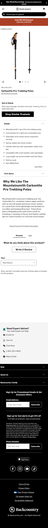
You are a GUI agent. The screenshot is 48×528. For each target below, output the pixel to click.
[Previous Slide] (1, 3)
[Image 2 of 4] (22, 82)
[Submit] (4, 14)
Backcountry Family (8, 382)
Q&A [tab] (30, 235)
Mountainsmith (6, 87)
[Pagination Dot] (21, 24)
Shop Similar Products (17, 114)
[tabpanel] (24, 260)
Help (2, 367)
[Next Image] (45, 82)
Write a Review (24, 249)
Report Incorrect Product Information (24, 226)
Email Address (12, 400)
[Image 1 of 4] (20, 82)
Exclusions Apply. (11, 425)
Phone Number (12, 441)
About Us (4, 374)
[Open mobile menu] (3, 9)
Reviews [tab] (19, 235)
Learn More (38, 167)
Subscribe (35, 404)
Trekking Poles (6, 29)
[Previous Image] (3, 82)
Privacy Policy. (32, 437)
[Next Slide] (46, 3)
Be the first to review (9, 93)
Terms (24, 437)
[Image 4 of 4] (28, 82)
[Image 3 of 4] (25, 82)
